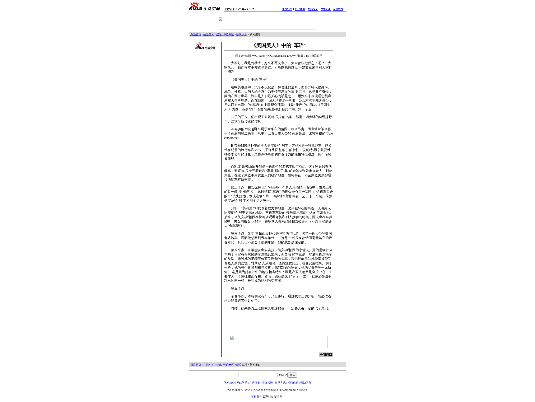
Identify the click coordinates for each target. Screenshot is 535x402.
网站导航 (242, 382)
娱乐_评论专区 (225, 34)
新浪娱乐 (241, 34)
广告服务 (254, 382)
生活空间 (208, 34)
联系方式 (280, 382)
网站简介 (229, 382)
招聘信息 (293, 382)
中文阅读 (267, 382)
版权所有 (256, 396)
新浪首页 (195, 34)
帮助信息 (305, 382)
